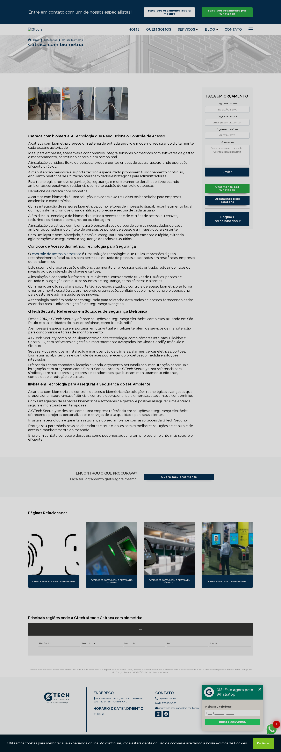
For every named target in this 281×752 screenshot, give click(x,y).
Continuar (263, 743)
